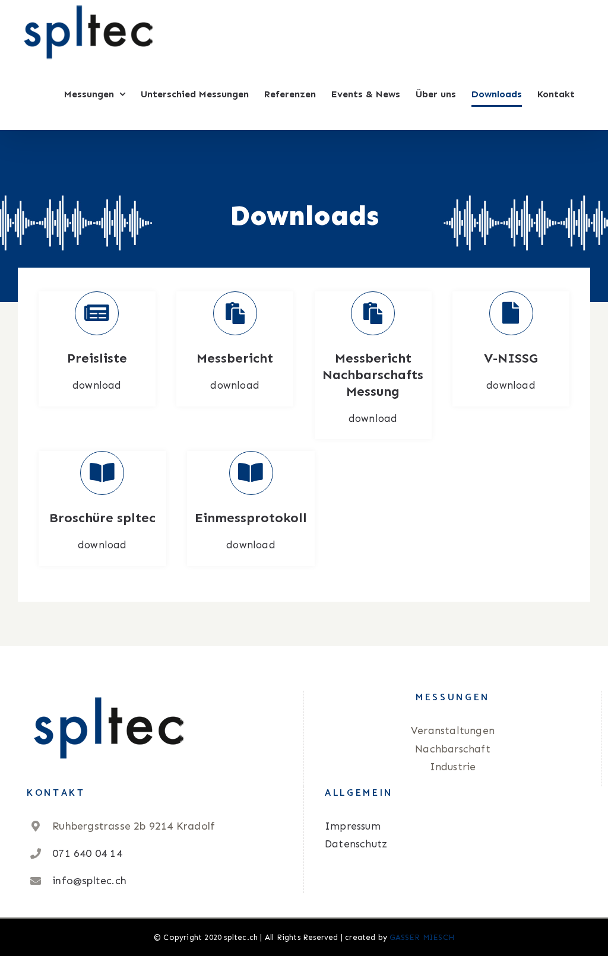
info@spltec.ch (89, 880)
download (97, 385)
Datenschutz (356, 844)
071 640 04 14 (87, 853)
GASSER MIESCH (422, 937)
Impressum (353, 826)
